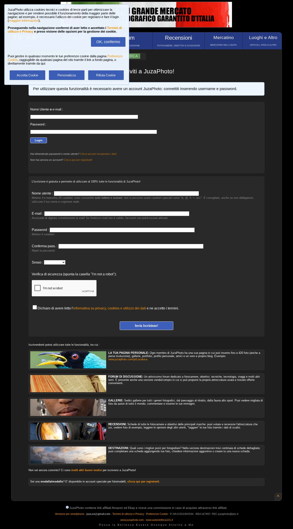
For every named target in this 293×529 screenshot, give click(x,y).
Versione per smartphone (69, 513)
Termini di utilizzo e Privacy (128, 513)
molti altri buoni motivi (86, 470)
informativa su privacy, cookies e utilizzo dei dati (109, 308)
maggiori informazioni (24, 20)
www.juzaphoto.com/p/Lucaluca (127, 359)
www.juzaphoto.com (132, 519)
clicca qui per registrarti (143, 481)
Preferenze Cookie (157, 513)
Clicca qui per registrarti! (78, 159)
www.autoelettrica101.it (159, 519)
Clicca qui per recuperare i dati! (98, 153)
